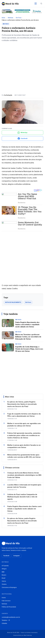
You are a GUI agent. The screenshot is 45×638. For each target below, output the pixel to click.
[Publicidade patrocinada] (22, 11)
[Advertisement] (22, 67)
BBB (3, 572)
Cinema (4, 584)
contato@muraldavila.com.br (11, 617)
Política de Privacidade (9, 607)
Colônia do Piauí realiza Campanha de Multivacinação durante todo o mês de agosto (22, 496)
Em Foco (18, 17)
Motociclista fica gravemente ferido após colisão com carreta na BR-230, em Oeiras (24, 456)
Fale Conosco (6, 601)
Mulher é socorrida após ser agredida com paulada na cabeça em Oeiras (24, 424)
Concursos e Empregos (9, 587)
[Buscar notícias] (41, 3)
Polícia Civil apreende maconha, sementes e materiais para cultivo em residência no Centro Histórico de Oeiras (24, 435)
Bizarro (4, 575)
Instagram (16, 555)
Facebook (6, 555)
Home (4, 597)
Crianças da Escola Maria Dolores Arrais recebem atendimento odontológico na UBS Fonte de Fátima (24, 475)
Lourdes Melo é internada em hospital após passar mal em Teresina (24, 486)
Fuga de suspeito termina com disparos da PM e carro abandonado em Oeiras (24, 415)
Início (3, 17)
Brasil (3, 578)
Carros (4, 581)
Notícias (10, 17)
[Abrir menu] (35, 3)
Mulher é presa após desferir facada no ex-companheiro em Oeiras (24, 446)
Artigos (4, 569)
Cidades (4, 623)
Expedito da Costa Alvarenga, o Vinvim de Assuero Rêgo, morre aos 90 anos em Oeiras (29, 349)
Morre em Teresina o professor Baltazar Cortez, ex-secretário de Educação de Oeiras (28, 337)
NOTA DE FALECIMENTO (13, 302)
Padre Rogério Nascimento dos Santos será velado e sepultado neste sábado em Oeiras (27, 324)
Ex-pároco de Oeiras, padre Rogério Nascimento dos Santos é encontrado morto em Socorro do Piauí (22, 404)
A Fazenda (5, 565)
